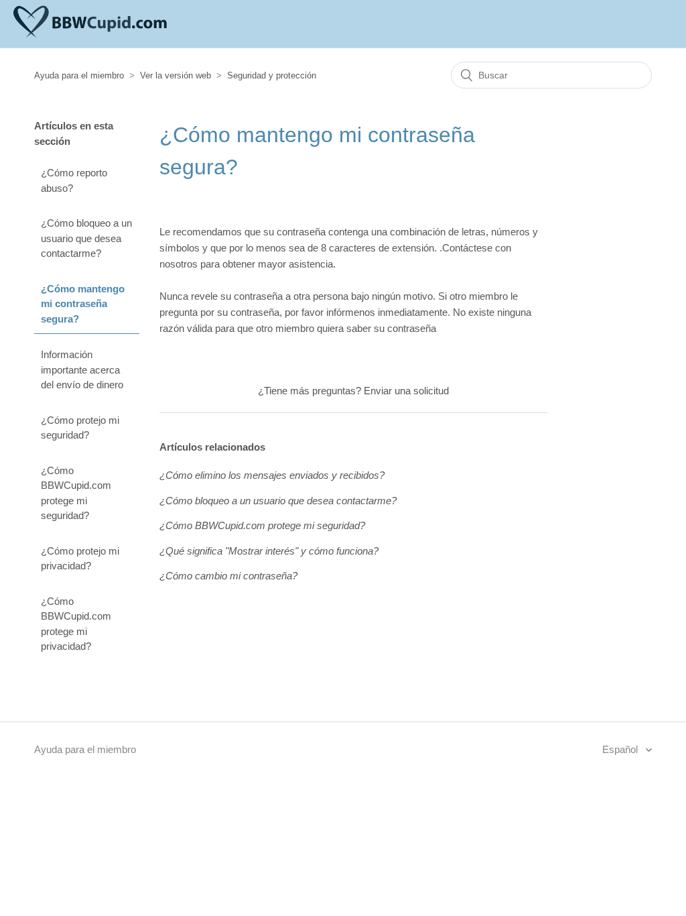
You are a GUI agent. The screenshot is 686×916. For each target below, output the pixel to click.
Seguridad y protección (271, 75)
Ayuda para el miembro (79, 75)
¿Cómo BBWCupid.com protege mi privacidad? (76, 623)
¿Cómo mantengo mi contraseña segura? (83, 304)
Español (621, 749)
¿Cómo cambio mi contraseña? (228, 575)
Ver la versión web (175, 75)
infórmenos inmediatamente (387, 312)
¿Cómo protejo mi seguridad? (80, 427)
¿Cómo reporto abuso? (74, 180)
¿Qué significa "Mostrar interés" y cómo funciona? (269, 551)
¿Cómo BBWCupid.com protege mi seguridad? (76, 493)
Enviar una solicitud (406, 390)
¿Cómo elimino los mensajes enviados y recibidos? (272, 475)
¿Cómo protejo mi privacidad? (80, 558)
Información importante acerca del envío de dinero (82, 369)
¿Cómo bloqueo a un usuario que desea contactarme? (86, 238)
